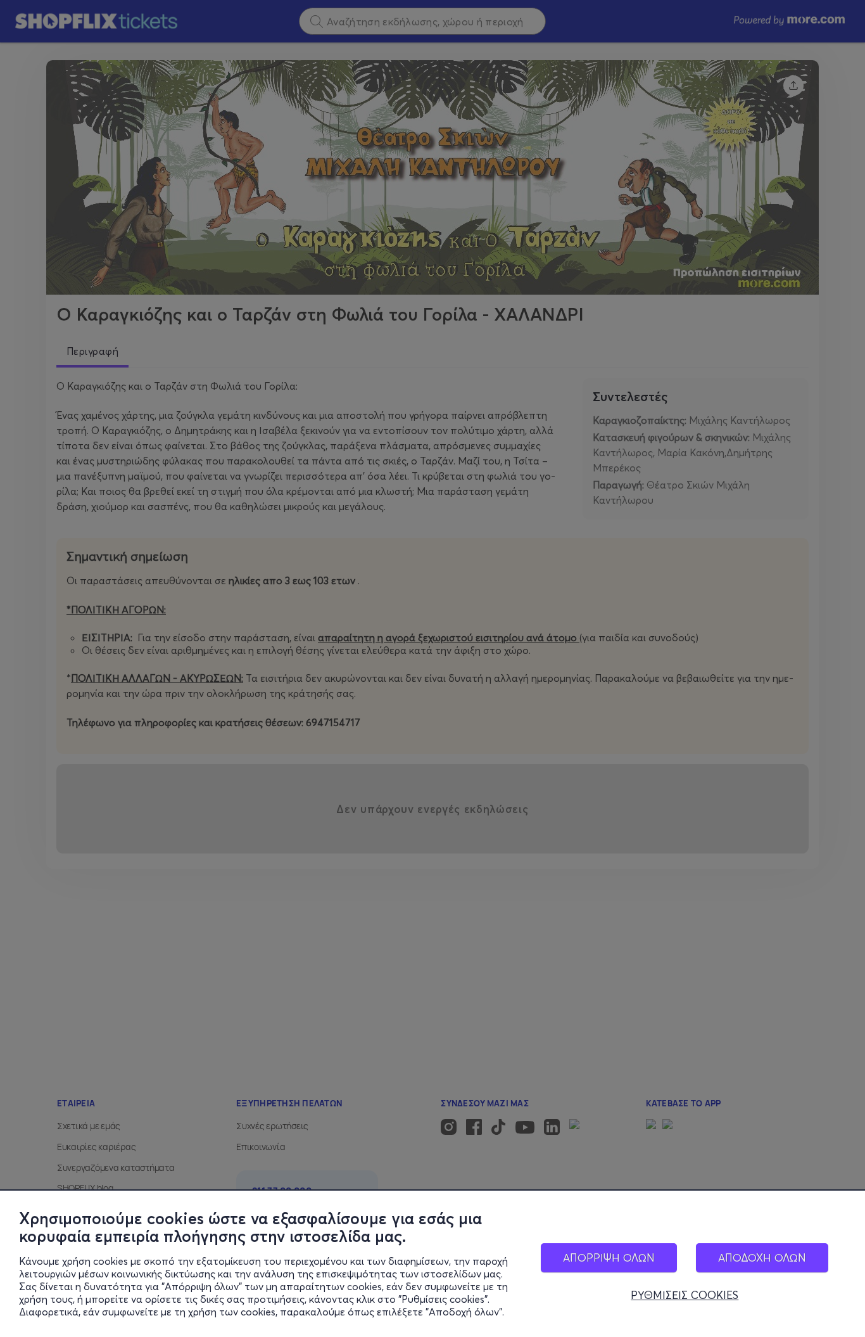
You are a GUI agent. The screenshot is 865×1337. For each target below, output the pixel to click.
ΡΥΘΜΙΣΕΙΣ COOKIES (684, 1295)
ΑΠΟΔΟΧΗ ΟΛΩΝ (762, 1257)
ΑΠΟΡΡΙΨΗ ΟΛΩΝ (609, 1257)
